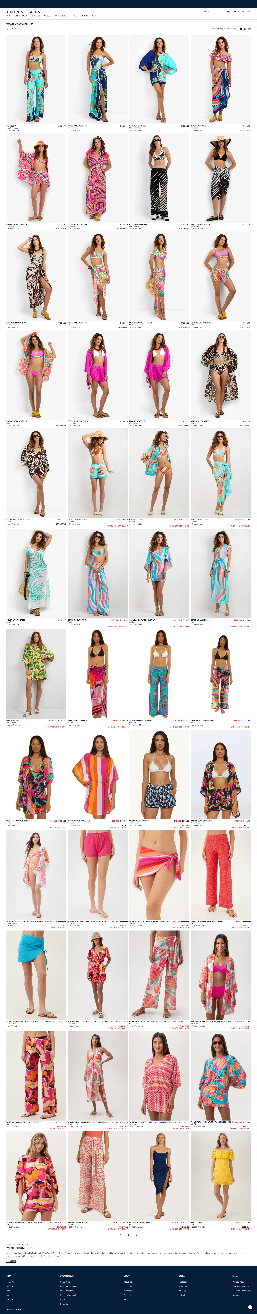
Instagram (183, 1286)
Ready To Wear (21, 16)
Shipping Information (69, 1295)
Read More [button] (11, 1261)
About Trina (128, 1282)
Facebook (183, 1282)
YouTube (182, 1291)
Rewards (64, 1304)
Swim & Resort (61, 16)
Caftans (36, 16)
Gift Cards (10, 1299)
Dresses (47, 16)
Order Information (67, 1291)
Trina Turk (10, 1282)
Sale (94, 16)
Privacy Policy (239, 1282)
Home (74, 16)
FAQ (125, 1299)
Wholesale (128, 1291)
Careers (127, 1295)
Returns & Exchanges (69, 1286)
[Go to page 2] (137, 1235)
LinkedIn (182, 1295)
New (8, 16)
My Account (65, 1299)
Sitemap (236, 1295)
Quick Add (36, 123)
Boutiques (128, 1286)
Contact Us (65, 1282)
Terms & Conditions (241, 1286)
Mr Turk (84, 16)
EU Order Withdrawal (242, 1291)
